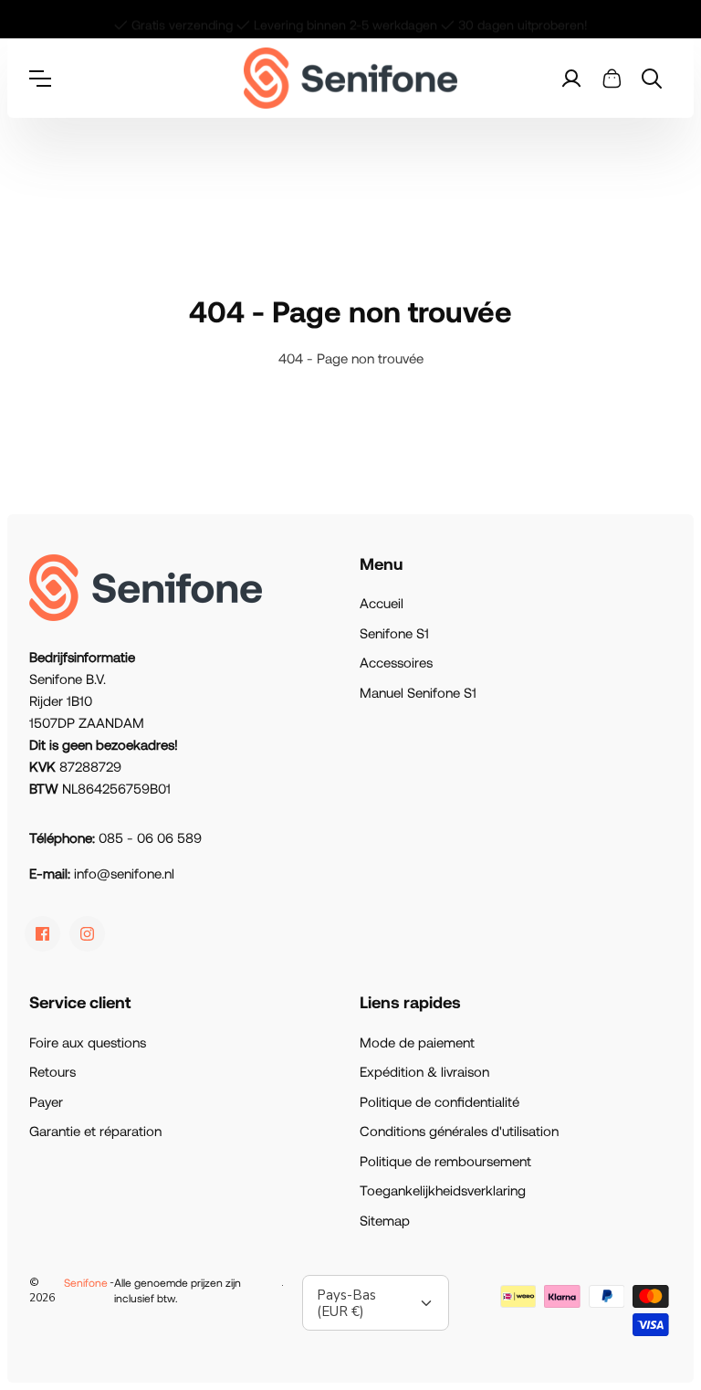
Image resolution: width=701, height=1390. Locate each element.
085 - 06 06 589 (150, 837)
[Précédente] (35, 19)
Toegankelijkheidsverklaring (443, 1190)
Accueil (381, 603)
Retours (52, 1071)
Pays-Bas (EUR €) (346, 1303)
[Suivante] (665, 19)
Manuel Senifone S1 (418, 692)
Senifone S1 (394, 633)
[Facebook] (42, 934)
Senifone (86, 1282)
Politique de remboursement (445, 1161)
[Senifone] (351, 78)
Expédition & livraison (424, 1071)
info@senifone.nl (124, 873)
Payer (46, 1101)
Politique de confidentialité (439, 1101)
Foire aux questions (87, 1042)
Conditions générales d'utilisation (459, 1130)
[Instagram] (87, 934)
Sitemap (385, 1220)
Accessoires (396, 662)
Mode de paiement (417, 1042)
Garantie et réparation (95, 1130)
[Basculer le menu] (49, 79)
